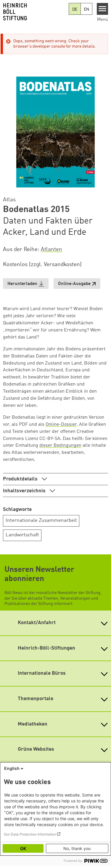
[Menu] (102, 9)
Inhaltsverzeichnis (25, 490)
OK (23, 848)
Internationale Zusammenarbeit (41, 520)
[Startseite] (34, 12)
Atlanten (51, 249)
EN (86, 9)
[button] (26, 283)
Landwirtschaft (22, 535)
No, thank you (77, 848)
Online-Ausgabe (74, 284)
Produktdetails (21, 479)
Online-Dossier (61, 424)
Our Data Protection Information (30, 834)
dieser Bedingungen (60, 445)
